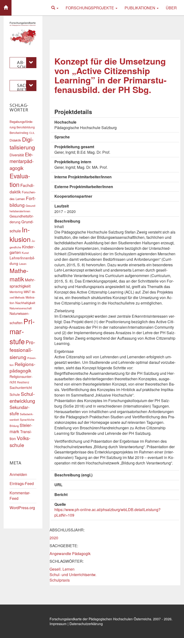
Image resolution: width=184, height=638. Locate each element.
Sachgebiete (26, 86)
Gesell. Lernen (62, 569)
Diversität (17, 154)
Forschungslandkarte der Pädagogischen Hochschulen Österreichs (100, 618)
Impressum (58, 623)
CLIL (32, 133)
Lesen (22, 264)
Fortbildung (23, 201)
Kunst (25, 253)
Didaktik (15, 140)
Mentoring (16, 292)
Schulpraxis (60, 580)
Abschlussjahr (25, 64)
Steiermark (21, 428)
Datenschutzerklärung (86, 623)
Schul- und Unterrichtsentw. (73, 574)
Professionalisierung (22, 349)
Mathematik (19, 274)
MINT (27, 292)
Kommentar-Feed (20, 495)
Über (171, 8)
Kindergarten (22, 249)
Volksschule (20, 441)
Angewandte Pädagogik (70, 553)
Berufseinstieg (19, 133)
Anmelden (18, 474)
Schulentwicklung (22, 397)
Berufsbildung (26, 127)
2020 (54, 537)
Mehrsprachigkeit (22, 283)
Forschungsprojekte (90, 8)
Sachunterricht (21, 387)
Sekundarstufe (19, 410)
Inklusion (20, 234)
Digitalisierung (22, 143)
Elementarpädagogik (22, 161)
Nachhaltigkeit (25, 302)
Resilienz (23, 382)
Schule (15, 394)
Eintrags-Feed (22, 483)
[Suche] (55, 8)
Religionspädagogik (22, 367)
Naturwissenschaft (21, 308)
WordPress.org (22, 507)
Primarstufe (22, 331)
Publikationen (140, 8)
